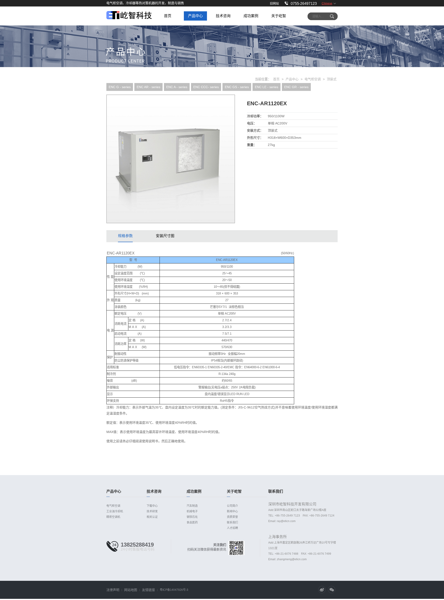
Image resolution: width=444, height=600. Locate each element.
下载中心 (152, 505)
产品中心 (292, 79)
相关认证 (152, 517)
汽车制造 (192, 505)
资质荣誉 (232, 517)
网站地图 (130, 590)
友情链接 (148, 590)
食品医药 (192, 522)
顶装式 (331, 79)
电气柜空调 (313, 79)
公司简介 (232, 505)
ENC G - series (120, 87)
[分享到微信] (331, 589)
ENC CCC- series (206, 87)
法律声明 (112, 590)
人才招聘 (232, 528)
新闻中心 (232, 511)
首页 (276, 79)
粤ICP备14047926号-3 (174, 589)
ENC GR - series (296, 87)
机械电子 (192, 511)
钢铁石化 (192, 517)
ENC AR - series (148, 87)
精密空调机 (113, 517)
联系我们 (232, 522)
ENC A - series (176, 87)
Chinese (327, 3)
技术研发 (152, 511)
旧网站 (274, 3)
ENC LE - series (266, 87)
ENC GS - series (237, 87)
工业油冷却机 (114, 511)
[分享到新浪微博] (322, 589)
